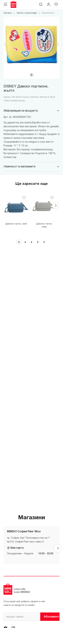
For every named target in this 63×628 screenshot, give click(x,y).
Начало (8, 13)
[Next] (55, 205)
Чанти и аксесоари (26, 13)
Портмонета (47, 13)
